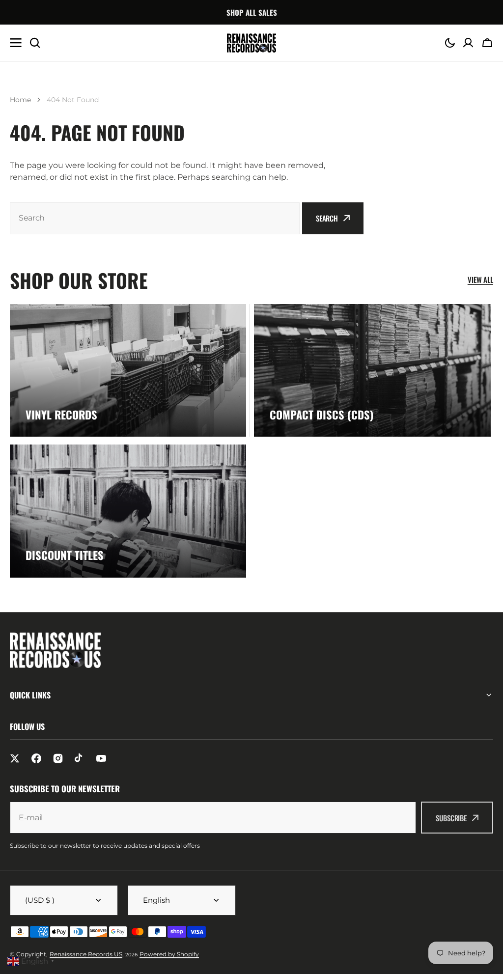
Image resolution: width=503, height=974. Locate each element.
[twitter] (15, 758)
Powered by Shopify (169, 954)
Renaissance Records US (86, 954)
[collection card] (128, 370)
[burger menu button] (16, 43)
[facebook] (36, 758)
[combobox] (155, 218)
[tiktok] (79, 758)
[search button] (35, 43)
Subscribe (451, 817)
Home (20, 99)
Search (327, 218)
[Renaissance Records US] (251, 43)
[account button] (468, 43)
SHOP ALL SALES (251, 12)
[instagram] (58, 758)
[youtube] (101, 758)
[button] (450, 43)
